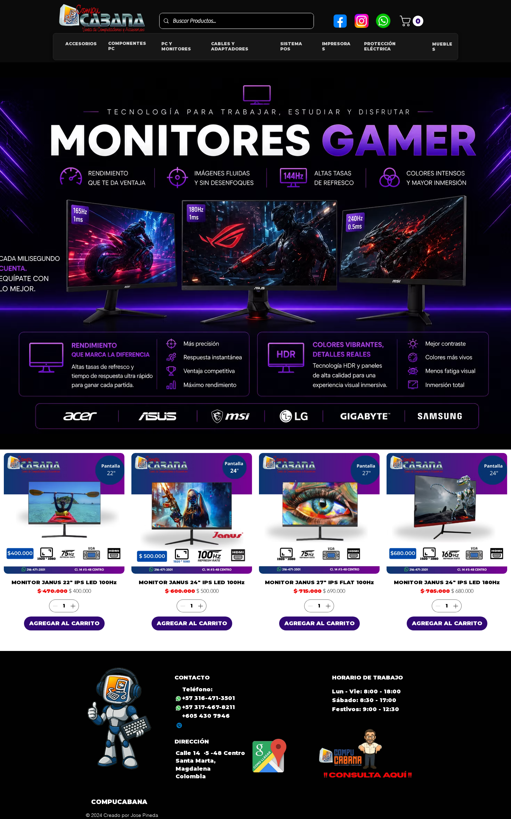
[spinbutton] (64, 606)
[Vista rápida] (64, 513)
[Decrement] (54, 606)
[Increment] (73, 606)
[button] (413, 21)
